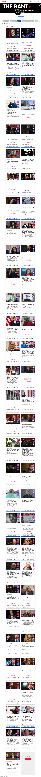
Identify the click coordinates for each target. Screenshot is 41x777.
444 (28, 679)
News (27, 168)
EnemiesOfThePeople (27, 311)
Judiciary (8, 216)
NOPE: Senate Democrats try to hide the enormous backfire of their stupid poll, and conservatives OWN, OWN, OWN (27, 574)
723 (13, 146)
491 (13, 726)
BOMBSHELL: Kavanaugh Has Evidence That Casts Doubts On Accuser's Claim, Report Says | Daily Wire (12, 693)
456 (28, 607)
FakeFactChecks (24, 216)
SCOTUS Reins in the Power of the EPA (28, 112)
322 (13, 313)
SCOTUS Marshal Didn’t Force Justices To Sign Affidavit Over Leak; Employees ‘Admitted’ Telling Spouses (12, 112)
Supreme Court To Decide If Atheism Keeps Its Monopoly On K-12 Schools (28, 526)
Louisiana (13, 144)
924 (28, 703)
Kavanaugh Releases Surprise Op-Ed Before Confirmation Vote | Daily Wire (12, 645)
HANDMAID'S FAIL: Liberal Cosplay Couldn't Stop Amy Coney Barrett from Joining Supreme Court (12, 378)
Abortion (8, 72)
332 (13, 74)
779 (28, 726)
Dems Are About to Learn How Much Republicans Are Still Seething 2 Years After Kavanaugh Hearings (27, 451)
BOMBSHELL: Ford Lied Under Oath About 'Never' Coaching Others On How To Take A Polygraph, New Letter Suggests (27, 669)
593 (28, 313)
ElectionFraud (9, 336)
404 (28, 435)
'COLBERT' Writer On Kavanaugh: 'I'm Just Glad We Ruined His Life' (28, 621)
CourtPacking (8, 409)
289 (28, 97)
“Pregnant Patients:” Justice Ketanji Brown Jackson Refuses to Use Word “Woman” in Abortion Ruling (13, 65)
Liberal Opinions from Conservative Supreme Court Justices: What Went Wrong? (12, 501)
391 (13, 387)
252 (28, 50)
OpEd (13, 653)
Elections (8, 144)
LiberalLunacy (12, 724)
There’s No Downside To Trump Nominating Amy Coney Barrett (12, 426)
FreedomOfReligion (12, 361)
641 (28, 338)
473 (28, 582)
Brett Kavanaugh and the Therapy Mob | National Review (13, 717)
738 (13, 411)
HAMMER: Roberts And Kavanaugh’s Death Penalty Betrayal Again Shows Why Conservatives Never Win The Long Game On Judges (13, 597)
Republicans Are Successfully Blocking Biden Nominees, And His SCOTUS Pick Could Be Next (13, 232)
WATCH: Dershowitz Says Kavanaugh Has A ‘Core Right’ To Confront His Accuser (28, 717)
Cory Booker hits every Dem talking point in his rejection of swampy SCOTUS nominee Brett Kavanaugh (12, 764)
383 (28, 535)
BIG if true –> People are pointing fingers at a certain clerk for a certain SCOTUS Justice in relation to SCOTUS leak (12, 184)
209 (28, 460)
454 (13, 460)
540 (28, 387)
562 (13, 218)
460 (13, 582)
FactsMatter (27, 653)
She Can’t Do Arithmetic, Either (12, 88)
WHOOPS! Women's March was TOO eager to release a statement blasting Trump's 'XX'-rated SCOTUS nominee (28, 741)
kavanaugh (12, 701)
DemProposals (11, 557)
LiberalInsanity (24, 336)
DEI (22, 48)
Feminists (26, 557)
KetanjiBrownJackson (27, 48)
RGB (16, 557)
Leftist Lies (7, 21)
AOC (23, 311)
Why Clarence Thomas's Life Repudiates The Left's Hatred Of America (12, 526)
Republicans (14, 240)
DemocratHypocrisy (28, 72)
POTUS (13, 458)
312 (13, 194)
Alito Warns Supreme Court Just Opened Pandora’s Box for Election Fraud (13, 41)
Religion (28, 533)
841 (28, 631)
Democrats (15, 385)
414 (13, 559)
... (18, 48)
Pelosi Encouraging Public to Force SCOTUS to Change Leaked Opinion (12, 161)
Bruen (23, 144)
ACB (23, 361)
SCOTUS (13, 72)
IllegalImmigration (27, 240)
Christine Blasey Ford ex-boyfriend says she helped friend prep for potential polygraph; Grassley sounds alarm (13, 669)
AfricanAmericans (9, 533)
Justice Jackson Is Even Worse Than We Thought (27, 40)
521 (13, 773)
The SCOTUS (18, 21)
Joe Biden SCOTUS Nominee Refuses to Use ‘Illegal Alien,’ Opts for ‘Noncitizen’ (28, 232)
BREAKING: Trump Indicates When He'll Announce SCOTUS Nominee (13, 450)
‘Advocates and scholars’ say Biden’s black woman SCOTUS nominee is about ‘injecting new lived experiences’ (28, 256)
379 (28, 559)
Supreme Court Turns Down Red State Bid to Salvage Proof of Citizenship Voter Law (12, 329)
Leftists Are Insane (12, 21)
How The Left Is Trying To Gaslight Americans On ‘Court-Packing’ (13, 402)
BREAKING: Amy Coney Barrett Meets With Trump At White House (28, 425)
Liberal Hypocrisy (31, 21)
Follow (21, 16)
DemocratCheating (9, 48)
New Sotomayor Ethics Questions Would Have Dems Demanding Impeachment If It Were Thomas (28, 64)
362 (13, 265)
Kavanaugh (23, 168)
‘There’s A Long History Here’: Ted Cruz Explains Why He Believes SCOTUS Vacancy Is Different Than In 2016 (28, 476)
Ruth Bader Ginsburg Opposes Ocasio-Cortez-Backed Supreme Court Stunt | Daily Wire (12, 549)
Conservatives (9, 508)
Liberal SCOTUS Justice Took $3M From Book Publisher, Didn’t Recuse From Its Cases (28, 88)
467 (28, 218)
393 (13, 510)
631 (28, 121)
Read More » (13, 33)
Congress (8, 240)
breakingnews (9, 701)
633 (13, 749)
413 (13, 679)
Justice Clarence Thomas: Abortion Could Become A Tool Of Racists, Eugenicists (13, 573)
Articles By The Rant (24, 21)
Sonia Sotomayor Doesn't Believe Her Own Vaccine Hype (12, 305)
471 (28, 510)
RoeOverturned (14, 168)
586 (13, 631)
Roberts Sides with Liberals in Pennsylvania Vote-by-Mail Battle (28, 376)
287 (28, 74)
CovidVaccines (9, 311)
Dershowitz (23, 724)
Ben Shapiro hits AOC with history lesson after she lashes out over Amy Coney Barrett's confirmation (28, 352)
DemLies (23, 557)
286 (13, 97)
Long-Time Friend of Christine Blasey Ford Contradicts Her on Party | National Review (27, 693)
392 (13, 435)
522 (28, 411)
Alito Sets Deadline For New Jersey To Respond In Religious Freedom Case (12, 353)
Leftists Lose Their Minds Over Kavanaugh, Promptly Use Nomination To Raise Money (12, 740)
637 (13, 703)
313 (13, 338)
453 (28, 749)
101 (13, 50)
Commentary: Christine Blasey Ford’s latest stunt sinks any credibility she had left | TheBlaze (28, 645)
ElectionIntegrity (15, 48)
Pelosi (7, 168)
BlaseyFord (23, 653)
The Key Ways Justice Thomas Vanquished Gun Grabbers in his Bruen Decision (27, 137)
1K (28, 265)
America (13, 533)
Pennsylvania (28, 385)
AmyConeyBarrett (26, 361)
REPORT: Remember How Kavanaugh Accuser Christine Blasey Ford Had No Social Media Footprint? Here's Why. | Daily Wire (28, 550)
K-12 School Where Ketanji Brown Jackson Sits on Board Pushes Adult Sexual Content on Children (13, 208)
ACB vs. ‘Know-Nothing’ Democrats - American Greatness (28, 401)
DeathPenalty (8, 605)
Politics (32, 48)
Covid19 (8, 361)
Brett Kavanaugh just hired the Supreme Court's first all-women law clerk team (12, 622)
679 (28, 146)
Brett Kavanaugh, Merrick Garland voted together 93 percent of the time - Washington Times (28, 598)
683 (13, 121)
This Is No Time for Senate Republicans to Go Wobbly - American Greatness (11, 475)
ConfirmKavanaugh (13, 677)
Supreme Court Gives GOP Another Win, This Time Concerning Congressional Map (13, 137)
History (16, 409)
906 (28, 194)
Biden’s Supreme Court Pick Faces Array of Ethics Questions (13, 257)
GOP (10, 144)
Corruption (23, 72)
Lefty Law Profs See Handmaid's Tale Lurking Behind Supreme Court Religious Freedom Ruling (28, 328)
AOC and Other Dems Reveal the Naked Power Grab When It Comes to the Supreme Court (28, 305)
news (15, 701)
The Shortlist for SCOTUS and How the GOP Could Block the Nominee (13, 280)
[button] (30, 1)
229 (13, 535)
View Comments (13, 46)
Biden (23, 240)
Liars (30, 701)
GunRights (26, 144)
